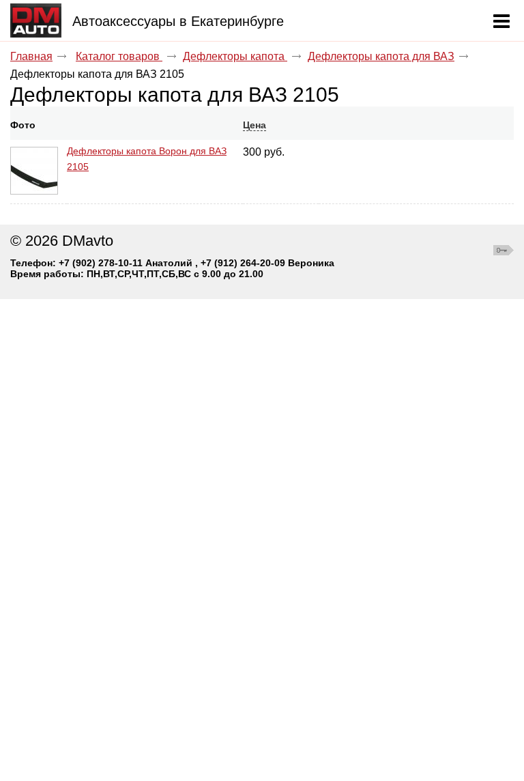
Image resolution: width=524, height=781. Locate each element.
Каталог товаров (119, 56)
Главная (31, 56)
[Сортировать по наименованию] (71, 124)
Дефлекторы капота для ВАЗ (381, 56)
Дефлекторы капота (235, 56)
